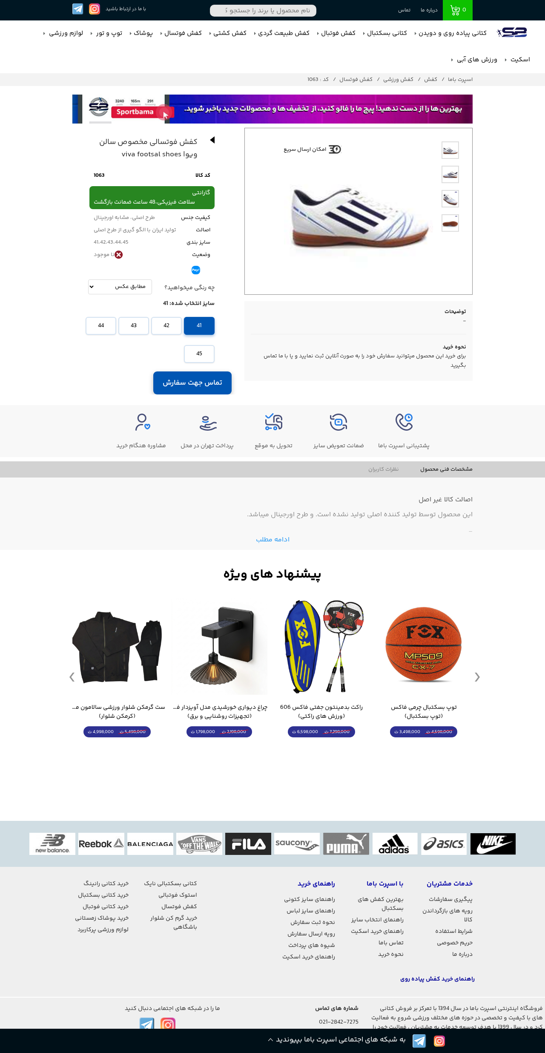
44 (101, 326)
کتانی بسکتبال (387, 33)
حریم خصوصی (455, 943)
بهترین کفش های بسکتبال (381, 904)
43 (134, 326)
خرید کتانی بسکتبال (103, 895)
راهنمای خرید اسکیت (377, 931)
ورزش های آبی (476, 60)
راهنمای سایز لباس (311, 911)
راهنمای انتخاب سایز (377, 920)
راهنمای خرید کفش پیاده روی (437, 979)
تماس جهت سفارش (193, 382)
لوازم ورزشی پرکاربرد (103, 930)
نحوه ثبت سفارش (312, 922)
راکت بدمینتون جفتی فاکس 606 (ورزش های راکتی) (321, 712)
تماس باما (391, 943)
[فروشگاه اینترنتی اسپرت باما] (512, 33)
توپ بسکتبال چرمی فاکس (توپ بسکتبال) (424, 712)
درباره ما (429, 10)
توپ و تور (108, 33)
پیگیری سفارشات (451, 899)
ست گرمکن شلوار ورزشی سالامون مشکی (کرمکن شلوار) (117, 712)
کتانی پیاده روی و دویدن (453, 33)
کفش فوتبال (338, 33)
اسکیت (519, 60)
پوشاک (143, 33)
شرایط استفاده (454, 931)
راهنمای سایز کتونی (309, 899)
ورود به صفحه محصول (423, 747)
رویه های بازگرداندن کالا (447, 915)
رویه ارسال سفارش (311, 934)
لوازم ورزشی (65, 33)
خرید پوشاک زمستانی (102, 918)
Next (477, 676)
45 (199, 354)
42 (166, 326)
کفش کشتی (230, 33)
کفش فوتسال (183, 33)
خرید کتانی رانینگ (106, 884)
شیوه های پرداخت (311, 945)
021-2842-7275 (339, 1022)
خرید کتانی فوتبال (106, 907)
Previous (72, 676)
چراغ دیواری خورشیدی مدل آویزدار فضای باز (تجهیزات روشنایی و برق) (219, 712)
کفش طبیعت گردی (284, 33)
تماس (404, 10)
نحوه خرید (391, 954)
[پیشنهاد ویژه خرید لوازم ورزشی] (272, 575)
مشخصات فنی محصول (446, 469)
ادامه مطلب (273, 540)
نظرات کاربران (383, 469)
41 (199, 326)
